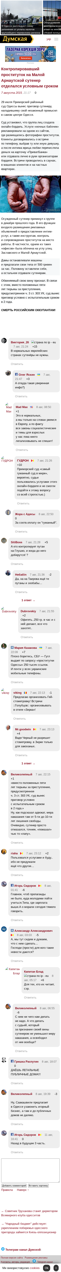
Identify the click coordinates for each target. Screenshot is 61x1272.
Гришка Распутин (26, 1061)
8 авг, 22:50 (46, 514)
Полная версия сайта (12, 1257)
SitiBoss (16, 542)
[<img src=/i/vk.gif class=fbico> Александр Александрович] (4, 931)
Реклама (30, 63)
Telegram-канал (45, 1262)
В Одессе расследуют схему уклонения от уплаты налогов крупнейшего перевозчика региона (21, 29)
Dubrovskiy (28, 611)
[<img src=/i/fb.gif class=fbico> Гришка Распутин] (4, 1062)
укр (49, 39)
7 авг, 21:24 (20, 346)
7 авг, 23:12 (33, 853)
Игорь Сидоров (25, 885)
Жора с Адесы (25, 514)
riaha (14, 853)
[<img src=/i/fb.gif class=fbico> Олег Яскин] (8, 375)
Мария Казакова (25, 647)
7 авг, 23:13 (46, 729)
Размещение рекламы (36, 1257)
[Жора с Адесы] (8, 514)
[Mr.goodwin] (8, 729)
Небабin (20, 574)
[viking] (5, 693)
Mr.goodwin (23, 729)
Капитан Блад (33, 971)
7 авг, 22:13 (37, 692)
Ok (46, 1268)
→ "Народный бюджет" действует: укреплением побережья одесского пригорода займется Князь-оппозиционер (28, 1228)
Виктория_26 (20, 342)
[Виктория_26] (4, 342)
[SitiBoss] (4, 542)
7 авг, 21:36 (37, 574)
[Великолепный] (4, 774)
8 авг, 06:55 (47, 1008)
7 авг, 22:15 (43, 774)
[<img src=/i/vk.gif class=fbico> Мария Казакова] (4, 648)
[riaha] (4, 853)
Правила (7, 1190)
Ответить (17, 364)
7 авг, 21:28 (33, 542)
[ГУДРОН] (7, 461)
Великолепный (21, 774)
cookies (35, 1268)
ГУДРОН (23, 460)
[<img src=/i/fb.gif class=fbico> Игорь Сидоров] (4, 886)
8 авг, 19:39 (43, 1094)
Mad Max (22, 407)
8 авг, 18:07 (49, 1061)
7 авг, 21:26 (44, 460)
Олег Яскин (26, 374)
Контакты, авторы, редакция (15, 1262)
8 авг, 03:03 (24, 935)
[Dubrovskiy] (8, 611)
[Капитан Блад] (12, 973)
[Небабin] (8, 575)
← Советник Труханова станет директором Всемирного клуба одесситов (29, 1213)
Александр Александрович (33, 930)
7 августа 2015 (11, 92)
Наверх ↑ (23, 1190)
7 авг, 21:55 (46, 611)
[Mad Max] (8, 411)
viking (17, 692)
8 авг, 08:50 (43, 407)
